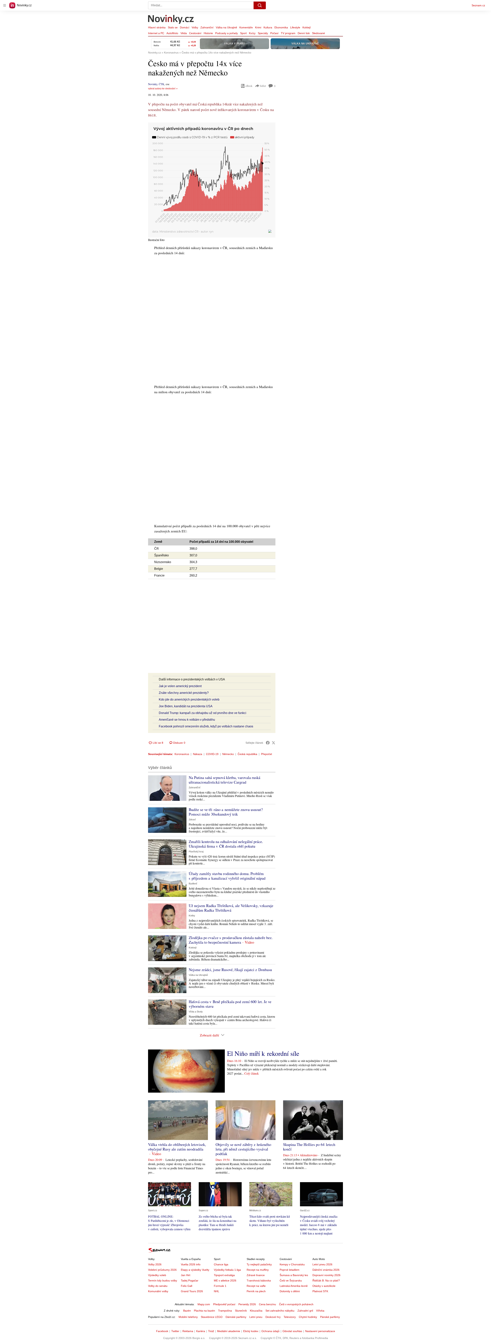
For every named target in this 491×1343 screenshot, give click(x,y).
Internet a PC (156, 33)
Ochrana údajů (270, 1331)
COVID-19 (212, 754)
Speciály (263, 33)
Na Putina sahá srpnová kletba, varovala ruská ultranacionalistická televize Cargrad (224, 780)
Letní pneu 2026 (322, 1264)
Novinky (152, 84)
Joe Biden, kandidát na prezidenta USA (186, 706)
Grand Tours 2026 (192, 1291)
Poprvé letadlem (289, 1269)
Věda (183, 33)
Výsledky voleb (157, 1275)
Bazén (187, 1310)
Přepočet (266, 754)
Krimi (258, 27)
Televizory (290, 1316)
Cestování (195, 33)
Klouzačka (256, 1310)
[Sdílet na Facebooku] (268, 743)
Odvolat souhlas (292, 1331)
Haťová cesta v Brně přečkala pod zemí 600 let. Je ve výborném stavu (230, 1004)
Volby (195, 27)
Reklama (187, 1331)
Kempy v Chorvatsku (292, 1264)
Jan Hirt (185, 1275)
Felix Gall (186, 1285)
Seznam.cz (478, 5)
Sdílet (263, 86)
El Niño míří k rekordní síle (263, 1053)
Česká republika (247, 754)
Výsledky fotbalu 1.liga (227, 1269)
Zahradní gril (305, 1310)
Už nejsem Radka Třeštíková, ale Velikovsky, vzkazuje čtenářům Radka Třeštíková (231, 908)
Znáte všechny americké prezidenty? (184, 692)
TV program (288, 33)
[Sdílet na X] (273, 743)
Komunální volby (158, 1291)
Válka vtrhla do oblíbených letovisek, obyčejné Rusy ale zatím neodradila (177, 1147)
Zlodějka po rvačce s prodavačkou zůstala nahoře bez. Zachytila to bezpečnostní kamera (231, 940)
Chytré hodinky (308, 1316)
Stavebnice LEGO (211, 1316)
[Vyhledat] (260, 5)
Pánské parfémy (330, 1316)
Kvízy (252, 33)
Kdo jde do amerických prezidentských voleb (189, 699)
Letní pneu (255, 1316)
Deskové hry (273, 1316)
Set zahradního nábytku (279, 1310)
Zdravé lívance (256, 1275)
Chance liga (221, 1264)
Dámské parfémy (236, 1316)
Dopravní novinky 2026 (326, 1275)
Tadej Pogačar (189, 1280)
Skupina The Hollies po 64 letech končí (309, 1147)
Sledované (318, 33)
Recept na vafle (256, 1285)
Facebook (162, 1331)
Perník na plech (256, 1291)
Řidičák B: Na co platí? (326, 1280)
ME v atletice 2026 (225, 1280)
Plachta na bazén (204, 1310)
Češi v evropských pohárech (296, 1304)
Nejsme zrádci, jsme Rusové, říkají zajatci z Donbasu (230, 969)
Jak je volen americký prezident (180, 686)
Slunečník (241, 1310)
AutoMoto (172, 33)
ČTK (161, 84)
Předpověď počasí (224, 1304)
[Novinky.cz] (171, 20)
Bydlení (193, 883)
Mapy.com (204, 1304)
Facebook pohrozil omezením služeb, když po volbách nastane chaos (206, 726)
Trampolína (225, 1310)
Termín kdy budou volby (162, 1280)
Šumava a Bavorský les (294, 1275)
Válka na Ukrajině (226, 27)
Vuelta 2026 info (190, 1264)
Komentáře (246, 27)
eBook (249, 86)
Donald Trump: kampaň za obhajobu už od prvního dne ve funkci (202, 713)
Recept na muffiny (258, 1269)
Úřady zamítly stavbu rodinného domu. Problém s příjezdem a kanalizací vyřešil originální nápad (227, 876)
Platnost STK (320, 1291)
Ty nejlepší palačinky (259, 1264)
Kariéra (200, 1331)
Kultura (268, 27)
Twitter (175, 1331)
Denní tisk (304, 33)
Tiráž (211, 1331)
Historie (208, 33)
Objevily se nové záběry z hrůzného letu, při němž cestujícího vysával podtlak (243, 1149)
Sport (243, 33)
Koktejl (306, 27)
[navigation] (5, 5)
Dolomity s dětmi (290, 1291)
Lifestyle (295, 27)
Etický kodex (250, 1331)
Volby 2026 (154, 1264)
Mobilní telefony (188, 1316)
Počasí (274, 33)
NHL (216, 1291)
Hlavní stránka (157, 27)
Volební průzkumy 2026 (162, 1269)
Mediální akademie (228, 1331)
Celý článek (251, 1073)
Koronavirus (182, 754)
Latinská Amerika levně (294, 1285)
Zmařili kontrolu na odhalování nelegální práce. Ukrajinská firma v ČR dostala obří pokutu (226, 844)
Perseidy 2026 (247, 1304)
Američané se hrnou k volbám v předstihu (187, 719)
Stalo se (173, 27)
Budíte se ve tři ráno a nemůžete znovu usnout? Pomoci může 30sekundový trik (226, 812)
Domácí (184, 27)
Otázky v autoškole (323, 1285)
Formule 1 (220, 1285)
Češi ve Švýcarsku (291, 1280)
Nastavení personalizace (320, 1331)
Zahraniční (206, 27)
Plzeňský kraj (196, 851)
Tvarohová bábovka (259, 1280)
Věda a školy (196, 1011)
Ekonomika (281, 27)
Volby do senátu (157, 1285)
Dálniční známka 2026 (325, 1269)
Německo (228, 754)
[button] (167, 788)
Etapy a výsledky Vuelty (195, 1269)
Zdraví (192, 819)
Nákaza (197, 754)
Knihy (192, 915)
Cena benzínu (267, 1304)
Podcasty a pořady (226, 33)
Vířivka (320, 1310)
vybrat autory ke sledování (161, 88)
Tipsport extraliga (224, 1275)
